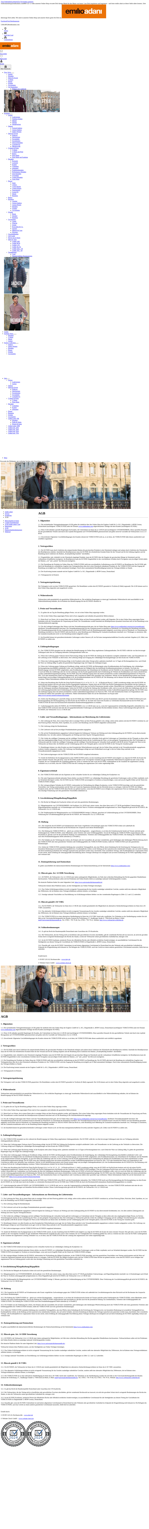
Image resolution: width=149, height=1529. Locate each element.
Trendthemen (12, 252)
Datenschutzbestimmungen (13, 530)
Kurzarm (15, 161)
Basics (14, 154)
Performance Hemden (19, 172)
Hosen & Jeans (17, 424)
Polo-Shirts (15, 155)
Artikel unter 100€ (14, 426)
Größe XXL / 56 (17, 249)
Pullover (15, 135)
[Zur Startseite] (10, 49)
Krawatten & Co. (17, 227)
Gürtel (14, 221)
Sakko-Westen (16, 132)
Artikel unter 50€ (13, 418)
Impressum (8, 526)
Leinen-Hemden (17, 177)
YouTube (10, 21)
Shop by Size (12, 239)
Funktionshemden (18, 170)
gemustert (15, 168)
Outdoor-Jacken (17, 119)
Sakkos (10, 126)
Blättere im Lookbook (19, 89)
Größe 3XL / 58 (17, 250)
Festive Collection (10, 343)
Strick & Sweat (13, 78)
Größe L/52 (16, 245)
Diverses (15, 232)
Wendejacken (16, 124)
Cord (13, 254)
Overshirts (15, 175)
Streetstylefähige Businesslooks (22, 256)
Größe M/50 (16, 243)
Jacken (10, 74)
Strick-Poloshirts (17, 143)
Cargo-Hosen (16, 186)
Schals (14, 225)
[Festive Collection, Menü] (17, 343)
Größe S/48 (16, 241)
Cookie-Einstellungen (12, 522)
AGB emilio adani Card (12, 524)
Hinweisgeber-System (12, 521)
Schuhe (10, 83)
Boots (14, 214)
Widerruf (8, 532)
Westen (14, 122)
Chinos (14, 185)
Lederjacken (16, 117)
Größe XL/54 (16, 247)
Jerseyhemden (16, 174)
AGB (6, 528)
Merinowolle (16, 146)
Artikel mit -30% (13, 429)
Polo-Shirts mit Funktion (20, 157)
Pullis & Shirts (16, 422)
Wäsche (14, 223)
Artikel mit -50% (13, 431)
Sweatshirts (15, 139)
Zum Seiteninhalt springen (9, 2)
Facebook (4, 21)
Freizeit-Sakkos (17, 128)
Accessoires (12, 85)
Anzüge (14, 201)
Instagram (16, 21)
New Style (7, 72)
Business (15, 196)
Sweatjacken (16, 141)
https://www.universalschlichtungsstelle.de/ (88, 882)
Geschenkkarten (13, 234)
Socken (14, 228)
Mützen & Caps (17, 230)
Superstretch (16, 190)
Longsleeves (16, 144)
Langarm (15, 163)
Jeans (14, 183)
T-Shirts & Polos (13, 148)
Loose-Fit (15, 192)
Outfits (6, 332)
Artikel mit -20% (13, 428)
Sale (5, 378)
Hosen (10, 81)
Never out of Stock (14, 238)
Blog (5, 458)
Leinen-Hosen (16, 188)
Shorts (14, 194)
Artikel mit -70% (13, 433)
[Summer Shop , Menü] (15, 334)
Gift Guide (11, 236)
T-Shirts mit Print (17, 152)
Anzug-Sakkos (17, 130)
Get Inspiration (13, 87)
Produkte (7, 113)
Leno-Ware (15, 179)
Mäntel (14, 121)
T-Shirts (10, 80)
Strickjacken (16, 137)
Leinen (10, 341)
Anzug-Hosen (16, 205)
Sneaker (14, 216)
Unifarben (15, 166)
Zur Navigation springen (25, 2)
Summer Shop (9, 334)
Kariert (14, 164)
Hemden (11, 76)
